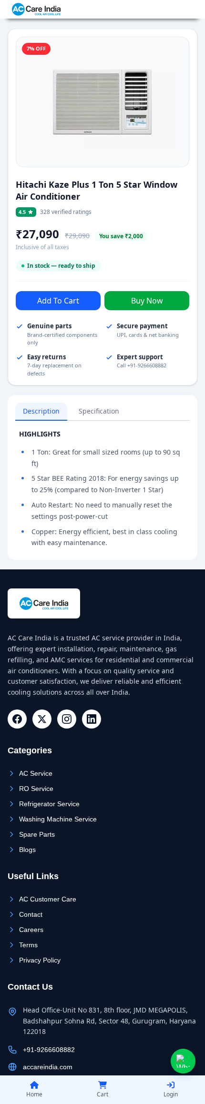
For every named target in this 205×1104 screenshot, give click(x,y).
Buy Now (147, 300)
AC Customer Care (47, 899)
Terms (28, 945)
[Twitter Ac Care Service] (41, 719)
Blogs (27, 849)
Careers (31, 929)
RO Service (36, 788)
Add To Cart (58, 300)
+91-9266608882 (166, 9)
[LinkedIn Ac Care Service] (91, 719)
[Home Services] (36, 9)
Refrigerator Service (49, 804)
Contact (30, 914)
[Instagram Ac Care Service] (66, 719)
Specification (99, 410)
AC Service (35, 773)
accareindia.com (47, 1067)
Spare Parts (37, 834)
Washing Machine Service (58, 819)
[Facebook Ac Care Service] (17, 719)
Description (41, 410)
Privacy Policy (40, 960)
